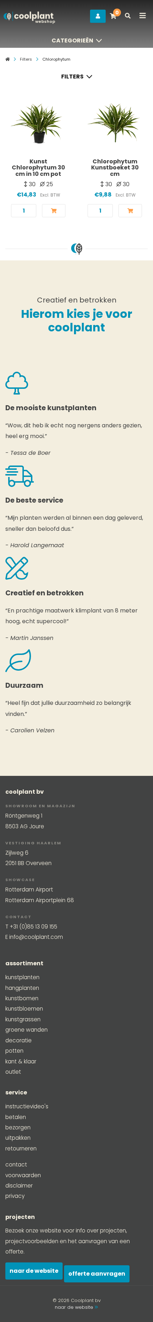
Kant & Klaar (20, 1061)
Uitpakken (18, 1138)
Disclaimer (19, 1185)
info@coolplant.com (36, 937)
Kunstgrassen (23, 1019)
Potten (14, 1050)
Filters (26, 59)
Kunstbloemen (24, 1008)
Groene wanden (26, 1029)
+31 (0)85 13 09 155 (33, 926)
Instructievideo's (26, 1106)
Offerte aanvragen (96, 1274)
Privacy (15, 1196)
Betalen (15, 1117)
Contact (16, 1164)
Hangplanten (22, 988)
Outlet (13, 1072)
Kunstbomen (21, 998)
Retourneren (21, 1148)
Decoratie (18, 1040)
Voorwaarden (23, 1175)
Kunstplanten (22, 977)
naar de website (75, 1307)
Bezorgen (18, 1127)
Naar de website (34, 1271)
